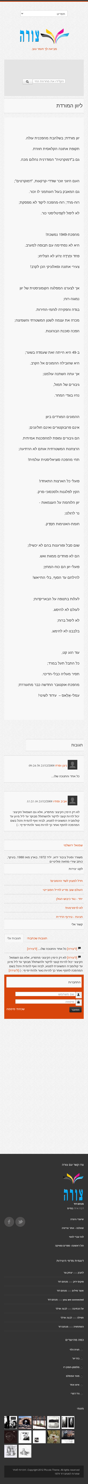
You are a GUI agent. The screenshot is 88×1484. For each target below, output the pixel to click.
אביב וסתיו (60, 801)
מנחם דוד (63, 1281)
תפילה (80, 1317)
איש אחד (74, 1384)
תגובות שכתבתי (37, 938)
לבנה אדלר (61, 1308)
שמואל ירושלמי (73, 845)
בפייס (70, 1208)
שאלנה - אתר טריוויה (73, 1228)
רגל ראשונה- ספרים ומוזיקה (69, 1245)
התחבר (75, 1009)
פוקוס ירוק (78, 1281)
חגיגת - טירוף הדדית (69, 917)
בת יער (75, 1358)
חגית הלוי (74, 1349)
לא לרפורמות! (74, 908)
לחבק (81, 1272)
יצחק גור (68, 1272)
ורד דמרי (75, 1393)
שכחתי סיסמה (15, 1009)
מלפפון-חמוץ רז (71, 1367)
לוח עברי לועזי (76, 1236)
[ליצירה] (72, 948)
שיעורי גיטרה (77, 1219)
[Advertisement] (44, 67)
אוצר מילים (78, 1290)
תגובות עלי (14, 938)
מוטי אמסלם (72, 1375)
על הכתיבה (78, 1308)
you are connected (73, 1299)
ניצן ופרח (61, 765)
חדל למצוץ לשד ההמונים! (66, 881)
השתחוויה (78, 1326)
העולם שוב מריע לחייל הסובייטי (63, 890)
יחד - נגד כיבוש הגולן (69, 899)
